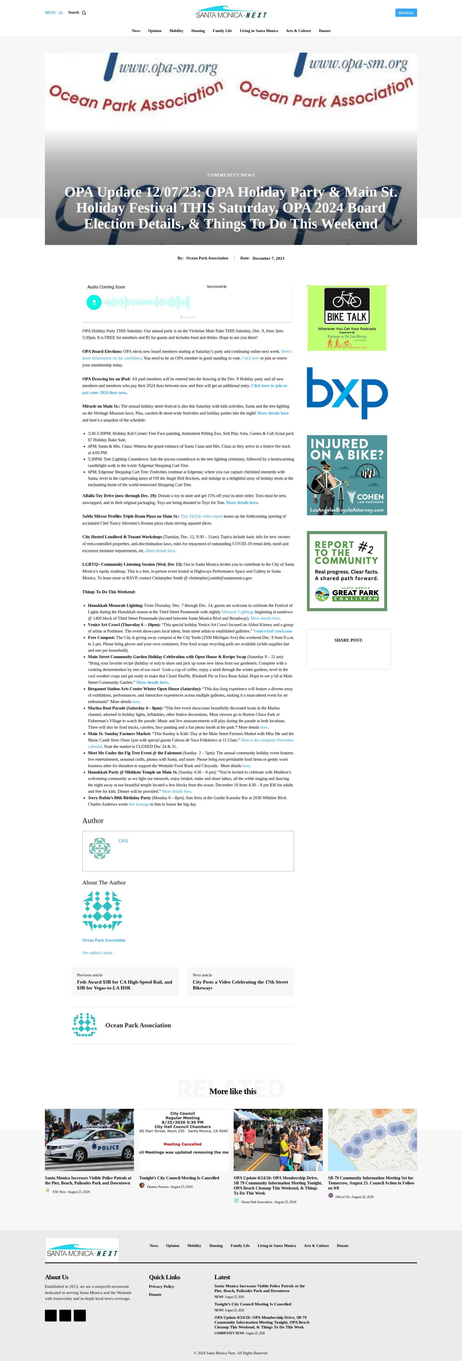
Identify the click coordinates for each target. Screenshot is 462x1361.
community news (231, 175)
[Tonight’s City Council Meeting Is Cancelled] (183, 1140)
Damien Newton (158, 1187)
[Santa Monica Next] (232, 12)
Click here (250, 358)
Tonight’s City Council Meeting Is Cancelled (179, 1178)
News (219, 1297)
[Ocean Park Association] (84, 1025)
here (136, 701)
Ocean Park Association (207, 258)
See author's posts (97, 952)
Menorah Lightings (238, 612)
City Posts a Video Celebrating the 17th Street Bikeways (240, 984)
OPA (123, 841)
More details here (160, 550)
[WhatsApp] (367, 653)
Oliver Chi (343, 1197)
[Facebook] (330, 653)
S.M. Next (59, 1192)
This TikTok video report (201, 516)
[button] (78, 12)
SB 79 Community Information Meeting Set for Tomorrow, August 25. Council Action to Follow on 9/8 (371, 1183)
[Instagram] (65, 1315)
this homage (139, 804)
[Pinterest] (354, 653)
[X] (342, 653)
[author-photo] (48, 1192)
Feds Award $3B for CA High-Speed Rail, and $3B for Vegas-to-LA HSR (124, 984)
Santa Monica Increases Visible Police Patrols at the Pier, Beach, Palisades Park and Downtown (259, 1288)
